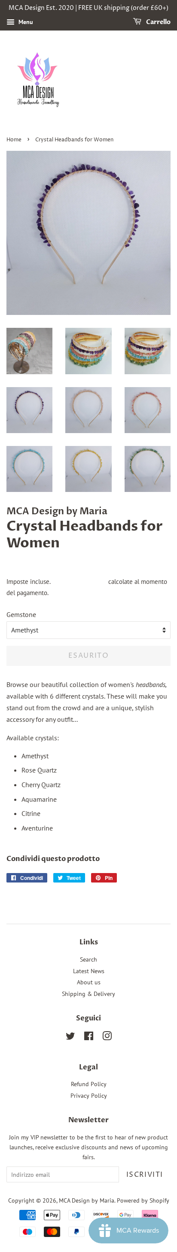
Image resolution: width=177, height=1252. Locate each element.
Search (88, 959)
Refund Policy (89, 1084)
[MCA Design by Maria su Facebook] (89, 1037)
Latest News (88, 971)
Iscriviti (144, 1174)
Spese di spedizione (79, 581)
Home (13, 140)
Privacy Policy (88, 1095)
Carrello (158, 22)
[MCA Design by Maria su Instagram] (107, 1037)
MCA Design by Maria (86, 1200)
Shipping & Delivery (88, 994)
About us (89, 982)
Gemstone (21, 614)
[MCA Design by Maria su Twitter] (70, 1037)
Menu (25, 22)
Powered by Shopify (143, 1200)
